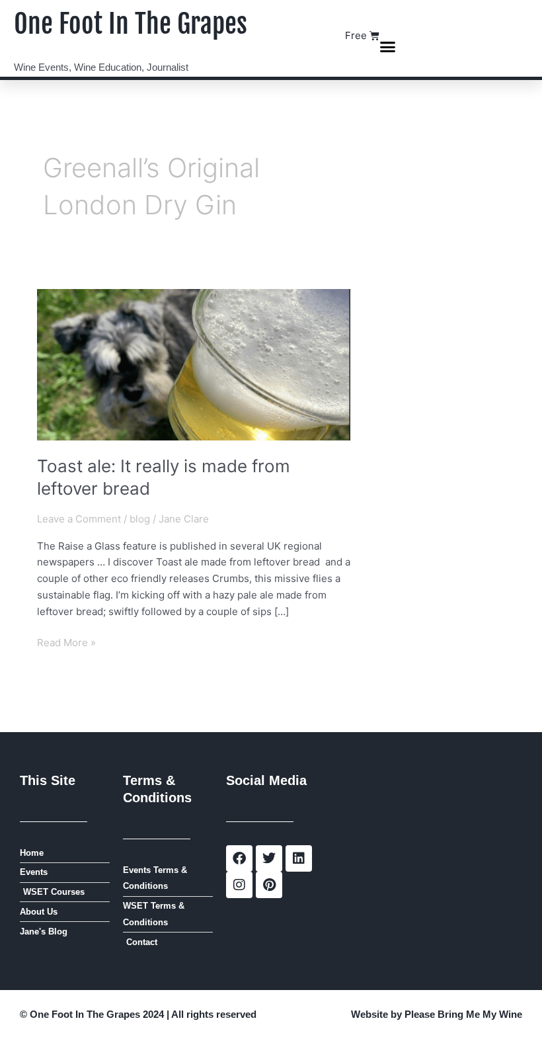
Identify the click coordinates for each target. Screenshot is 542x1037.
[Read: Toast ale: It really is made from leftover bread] (193, 363)
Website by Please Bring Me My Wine (436, 1014)
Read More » (66, 642)
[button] (388, 47)
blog (140, 519)
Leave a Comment (79, 519)
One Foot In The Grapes (130, 23)
